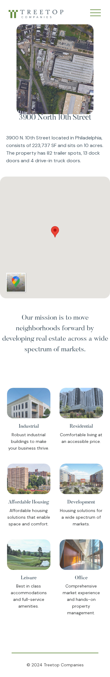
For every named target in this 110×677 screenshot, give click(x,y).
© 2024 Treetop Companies (55, 665)
